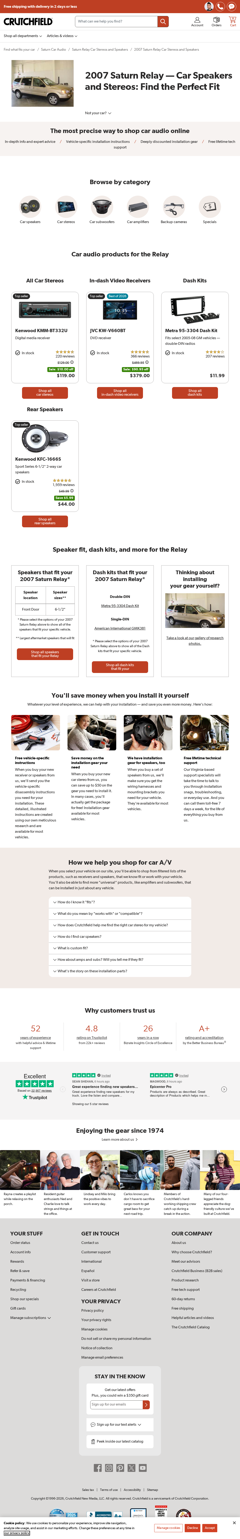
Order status (20, 1243)
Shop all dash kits (195, 393)
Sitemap (152, 1490)
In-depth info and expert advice (30, 142)
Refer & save (20, 1271)
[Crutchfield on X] (131, 1468)
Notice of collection (96, 1348)
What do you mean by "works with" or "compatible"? (100, 914)
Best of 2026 (117, 296)
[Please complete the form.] (146, 1404)
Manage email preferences (102, 1358)
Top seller (21, 296)
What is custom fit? (73, 948)
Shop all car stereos (44, 393)
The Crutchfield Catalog (191, 1327)
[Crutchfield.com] (28, 21)
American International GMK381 (120, 629)
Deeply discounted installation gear (169, 142)
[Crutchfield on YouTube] (142, 1468)
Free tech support (186, 1290)
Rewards (17, 1262)
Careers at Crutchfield (98, 1290)
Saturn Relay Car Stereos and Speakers (100, 49)
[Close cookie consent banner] (234, 1523)
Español (87, 1271)
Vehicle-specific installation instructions (97, 142)
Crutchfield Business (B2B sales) (197, 1271)
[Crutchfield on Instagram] (109, 1468)
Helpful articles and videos (193, 1318)
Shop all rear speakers (45, 521)
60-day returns (183, 1299)
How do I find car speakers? (79, 937)
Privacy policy (92, 1311)
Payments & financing (27, 1280)
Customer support (96, 1252)
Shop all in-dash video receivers (120, 393)
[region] (120, 1184)
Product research (185, 1280)
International (91, 1262)
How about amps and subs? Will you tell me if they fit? (100, 960)
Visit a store (90, 1280)
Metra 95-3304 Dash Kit (120, 606)
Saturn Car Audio (53, 49)
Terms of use (109, 1490)
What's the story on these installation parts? (92, 971)
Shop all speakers (45, 654)
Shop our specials (24, 1299)
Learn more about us (118, 1140)
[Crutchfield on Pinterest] (120, 1468)
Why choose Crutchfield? (192, 1252)
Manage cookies (94, 1329)
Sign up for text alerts (117, 1425)
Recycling (18, 1290)
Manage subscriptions (28, 1318)
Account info (20, 1252)
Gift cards (18, 1309)
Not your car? (96, 113)
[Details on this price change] (72, 363)
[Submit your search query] (163, 21)
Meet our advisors (186, 1262)
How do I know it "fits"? (76, 902)
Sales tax (88, 1490)
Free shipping (40, 6)
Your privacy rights (96, 1320)
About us (179, 1243)
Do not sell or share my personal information (116, 1339)
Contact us (90, 1243)
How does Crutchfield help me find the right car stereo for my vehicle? (113, 925)
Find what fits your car (19, 49)
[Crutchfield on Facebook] (97, 1468)
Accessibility (132, 1490)
